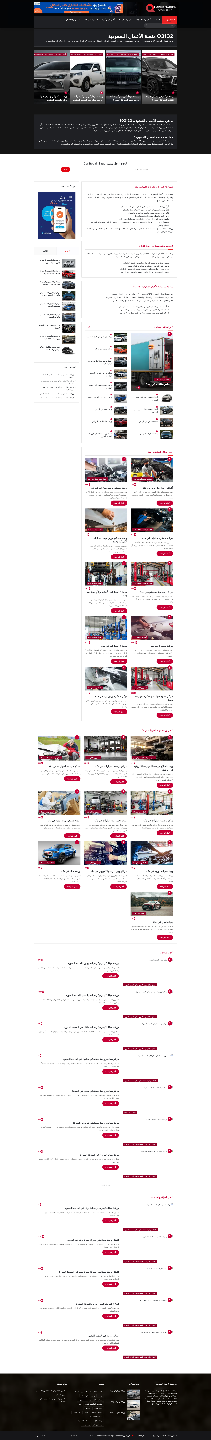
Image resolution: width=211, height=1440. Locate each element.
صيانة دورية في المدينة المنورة (103, 1335)
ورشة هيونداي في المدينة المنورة (99, 336)
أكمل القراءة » (165, 503)
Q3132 (139, 1436)
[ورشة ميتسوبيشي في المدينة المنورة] (120, 386)
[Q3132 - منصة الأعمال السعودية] (161, 8)
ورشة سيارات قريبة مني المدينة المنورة (90, 1421)
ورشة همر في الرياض (103, 409)
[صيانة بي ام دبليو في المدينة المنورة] (120, 374)
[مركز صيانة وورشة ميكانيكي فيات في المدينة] (68, 317)
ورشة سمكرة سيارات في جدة (157, 538)
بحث (65, 169)
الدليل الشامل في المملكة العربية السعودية (50, 1391)
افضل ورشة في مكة (125, 19)
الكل (89, 327)
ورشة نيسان (86, 1425)
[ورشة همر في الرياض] (120, 410)
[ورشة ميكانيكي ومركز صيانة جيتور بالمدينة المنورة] (68, 263)
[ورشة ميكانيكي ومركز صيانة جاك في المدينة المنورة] (68, 274)
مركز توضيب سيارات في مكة (158, 820)
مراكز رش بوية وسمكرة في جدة (156, 591)
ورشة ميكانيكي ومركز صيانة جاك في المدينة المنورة (92, 995)
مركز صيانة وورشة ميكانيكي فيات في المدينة (96, 1122)
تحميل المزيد (105, 1185)
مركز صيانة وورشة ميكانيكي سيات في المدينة (95, 1090)
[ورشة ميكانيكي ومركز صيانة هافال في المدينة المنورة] (68, 285)
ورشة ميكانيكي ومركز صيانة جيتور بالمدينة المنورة (93, 963)
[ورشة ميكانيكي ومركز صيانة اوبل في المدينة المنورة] (68, 339)
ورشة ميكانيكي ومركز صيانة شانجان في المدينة (57, 397)
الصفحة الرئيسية (169, 19)
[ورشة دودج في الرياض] (120, 349)
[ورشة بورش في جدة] (133, 1394)
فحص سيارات (98, 1408)
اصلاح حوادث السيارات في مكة (64, 766)
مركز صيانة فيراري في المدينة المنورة (99, 1154)
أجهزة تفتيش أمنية (108, 19)
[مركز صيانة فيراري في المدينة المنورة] (68, 328)
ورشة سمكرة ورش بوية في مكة (63, 820)
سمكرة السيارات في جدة (114, 645)
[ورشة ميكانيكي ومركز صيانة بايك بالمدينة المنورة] (52, 77)
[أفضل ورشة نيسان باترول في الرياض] (166, 410)
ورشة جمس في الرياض (148, 421)
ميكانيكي (87, 1408)
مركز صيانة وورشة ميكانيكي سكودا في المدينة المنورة (91, 1059)
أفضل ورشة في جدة (143, 19)
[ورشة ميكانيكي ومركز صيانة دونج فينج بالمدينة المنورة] (123, 77)
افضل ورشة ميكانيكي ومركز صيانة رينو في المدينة (93, 1239)
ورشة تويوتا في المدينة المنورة (100, 397)
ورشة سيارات (77, 1412)
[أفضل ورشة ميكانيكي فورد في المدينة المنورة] (120, 434)
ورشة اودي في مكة (163, 922)
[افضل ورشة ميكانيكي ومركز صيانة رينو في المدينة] (68, 350)
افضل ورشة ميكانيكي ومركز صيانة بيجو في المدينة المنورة (89, 1271)
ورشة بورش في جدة (117, 1391)
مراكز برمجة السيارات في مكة (111, 766)
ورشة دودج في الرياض (103, 349)
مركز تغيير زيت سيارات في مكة (110, 820)
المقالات (157, 19)
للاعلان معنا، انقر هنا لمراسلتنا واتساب (80, 1436)
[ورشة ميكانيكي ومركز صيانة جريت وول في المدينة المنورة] (87, 77)
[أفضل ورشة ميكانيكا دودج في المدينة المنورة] (120, 362)
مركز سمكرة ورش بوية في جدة (111, 696)
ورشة (86, 1412)
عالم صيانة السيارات (92, 19)
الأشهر (45, 251)
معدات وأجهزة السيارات (72, 19)
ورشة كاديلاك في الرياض (102, 421)
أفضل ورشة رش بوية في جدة (158, 487)
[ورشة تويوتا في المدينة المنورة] (120, 398)
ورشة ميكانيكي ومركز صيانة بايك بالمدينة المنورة (56, 394)
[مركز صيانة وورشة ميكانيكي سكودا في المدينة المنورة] (68, 296)
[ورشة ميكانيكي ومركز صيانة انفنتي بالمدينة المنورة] (159, 77)
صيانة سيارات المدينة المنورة (93, 1404)
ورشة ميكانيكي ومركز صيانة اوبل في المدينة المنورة (92, 1208)
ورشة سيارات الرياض (95, 1416)
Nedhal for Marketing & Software (109, 1436)
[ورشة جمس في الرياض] (166, 422)
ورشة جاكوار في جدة (117, 1412)
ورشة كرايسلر (98, 1425)
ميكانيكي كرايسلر (96, 1412)
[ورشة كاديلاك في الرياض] (120, 422)
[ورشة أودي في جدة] (133, 1405)
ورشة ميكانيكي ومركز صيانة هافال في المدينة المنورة (91, 1027)
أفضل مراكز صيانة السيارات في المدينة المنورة (157, 54)
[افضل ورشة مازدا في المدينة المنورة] (166, 398)
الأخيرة (67, 251)
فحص (79, 1404)
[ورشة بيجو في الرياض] (166, 434)
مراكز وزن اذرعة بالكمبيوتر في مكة (108, 871)
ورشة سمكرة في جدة (162, 645)
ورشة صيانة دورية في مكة (159, 871)
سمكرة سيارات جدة (96, 1400)
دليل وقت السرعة (59, 1395)
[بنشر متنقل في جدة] (152, 362)
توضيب (93, 1396)
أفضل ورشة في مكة (80, 1391)
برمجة (100, 1396)
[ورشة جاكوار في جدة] (133, 1415)
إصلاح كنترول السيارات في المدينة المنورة (97, 1303)
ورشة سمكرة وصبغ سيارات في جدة (108, 487)
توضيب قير (84, 1396)
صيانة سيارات (82, 1400)
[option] (159, 77)
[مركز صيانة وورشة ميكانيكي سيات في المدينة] (68, 306)
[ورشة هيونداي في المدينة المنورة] (120, 337)
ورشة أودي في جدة (118, 1402)
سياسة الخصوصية (41, 1436)
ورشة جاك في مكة (70, 871)
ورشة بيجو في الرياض (149, 433)
